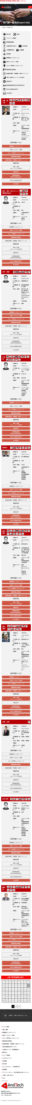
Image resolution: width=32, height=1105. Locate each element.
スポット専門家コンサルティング (16, 153)
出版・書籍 (5, 1029)
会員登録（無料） (15, 0)
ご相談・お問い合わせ (7, 1075)
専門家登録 (8, 0)
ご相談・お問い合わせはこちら (18, 1015)
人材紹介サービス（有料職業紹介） (11, 1049)
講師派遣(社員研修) (16, 156)
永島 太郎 (5, 722)
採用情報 (4, 1069)
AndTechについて (6, 1058)
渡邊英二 (5, 447)
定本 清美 (5, 272)
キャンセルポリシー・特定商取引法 (11, 1066)
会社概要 (4, 1061)
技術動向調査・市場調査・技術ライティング (16, 160)
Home (3, 27)
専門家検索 (2, 0)
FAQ (3, 1078)
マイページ (23, 0)
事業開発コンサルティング (16, 146)
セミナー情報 (5, 1026)
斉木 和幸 (5, 799)
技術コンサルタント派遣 (16, 149)
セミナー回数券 (6, 1055)
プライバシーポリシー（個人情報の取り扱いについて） (16, 1072)
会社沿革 (4, 1063)
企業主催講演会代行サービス (9, 1046)
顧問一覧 (4, 1052)
